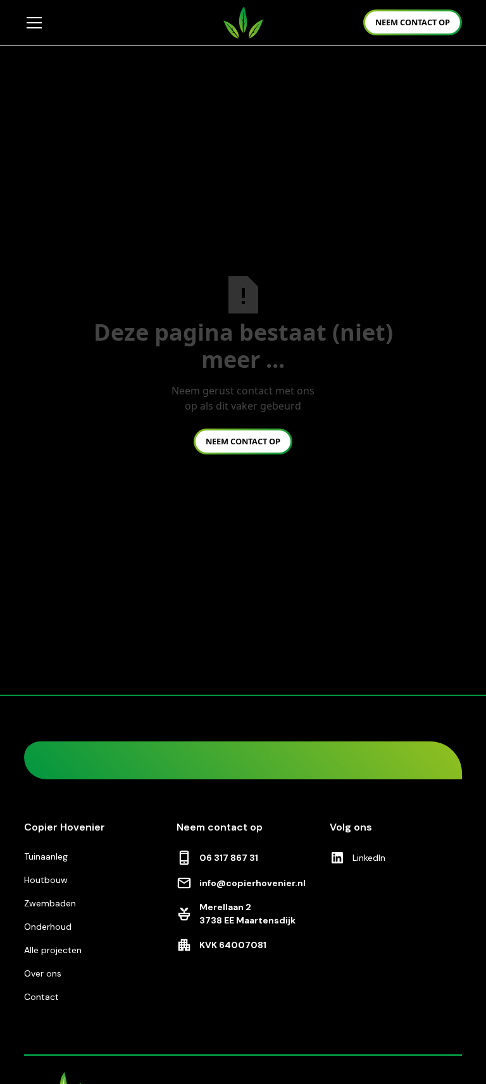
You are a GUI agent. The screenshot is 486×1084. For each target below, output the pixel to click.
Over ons (42, 973)
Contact (41, 996)
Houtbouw (46, 880)
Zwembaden (50, 903)
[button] (115, 23)
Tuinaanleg (46, 856)
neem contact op (412, 22)
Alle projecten (53, 950)
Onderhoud (48, 926)
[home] (243, 22)
